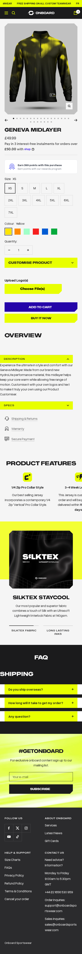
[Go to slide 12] (51, 118)
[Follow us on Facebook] (9, 828)
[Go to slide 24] (51, 121)
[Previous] (6, 120)
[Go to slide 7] (34, 118)
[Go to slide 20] (37, 121)
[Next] (75, 120)
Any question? (19, 716)
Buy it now (41, 318)
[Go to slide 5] (27, 118)
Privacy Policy (14, 875)
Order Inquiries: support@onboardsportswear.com (61, 905)
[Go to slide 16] (65, 118)
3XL (24, 200)
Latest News (53, 833)
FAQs (8, 867)
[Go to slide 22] (44, 121)
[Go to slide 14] (58, 118)
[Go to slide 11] (47, 118)
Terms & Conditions (18, 891)
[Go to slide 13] (54, 118)
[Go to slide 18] (30, 121)
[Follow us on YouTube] (9, 836)
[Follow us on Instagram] (26, 828)
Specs (9, 405)
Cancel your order (17, 899)
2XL (10, 200)
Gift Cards (52, 841)
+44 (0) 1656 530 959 (59, 892)
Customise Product (30, 263)
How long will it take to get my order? (35, 703)
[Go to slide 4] (23, 118)
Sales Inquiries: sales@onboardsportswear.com (61, 924)
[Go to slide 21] (41, 121)
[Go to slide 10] (44, 118)
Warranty (17, 429)
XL (59, 188)
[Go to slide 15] (61, 118)
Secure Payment (23, 439)
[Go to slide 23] (47, 121)
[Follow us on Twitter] (17, 828)
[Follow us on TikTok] (17, 836)
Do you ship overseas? (25, 689)
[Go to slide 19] (34, 121)
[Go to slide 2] (17, 118)
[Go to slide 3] (20, 118)
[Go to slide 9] (41, 118)
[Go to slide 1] (13, 118)
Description (14, 358)
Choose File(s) (32, 289)
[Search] (13, 13)
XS (10, 188)
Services (51, 825)
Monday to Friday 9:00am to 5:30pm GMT (58, 878)
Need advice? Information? (54, 862)
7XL (11, 212)
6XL (66, 200)
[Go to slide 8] (37, 118)
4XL (38, 200)
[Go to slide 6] (30, 118)
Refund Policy (14, 883)
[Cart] (75, 13)
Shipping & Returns (24, 419)
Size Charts (12, 860)
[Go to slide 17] (68, 118)
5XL (52, 200)
